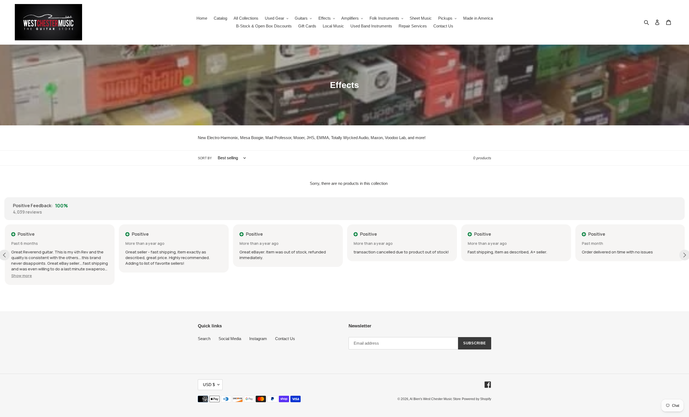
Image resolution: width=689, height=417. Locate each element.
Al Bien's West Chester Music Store (435, 399)
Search (204, 338)
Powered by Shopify (476, 399)
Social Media (230, 338)
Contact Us (285, 338)
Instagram (258, 338)
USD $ (209, 384)
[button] (21, 275)
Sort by (205, 158)
